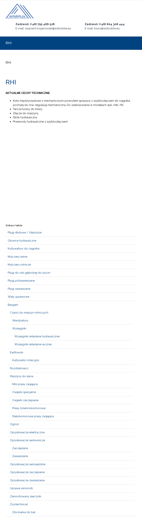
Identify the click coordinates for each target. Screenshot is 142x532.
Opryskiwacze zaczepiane (27, 472)
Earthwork (16, 352)
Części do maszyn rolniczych (29, 312)
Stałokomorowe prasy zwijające (33, 416)
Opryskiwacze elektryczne (27, 432)
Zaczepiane (20, 448)
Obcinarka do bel (23, 512)
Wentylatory (20, 320)
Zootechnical (19, 504)
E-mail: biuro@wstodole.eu (102, 28)
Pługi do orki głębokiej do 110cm (29, 272)
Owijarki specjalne (24, 392)
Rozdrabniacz (19, 368)
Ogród (14, 424)
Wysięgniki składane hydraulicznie (37, 336)
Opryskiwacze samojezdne (27, 464)
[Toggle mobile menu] (134, 11)
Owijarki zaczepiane (25, 400)
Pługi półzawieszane (21, 280)
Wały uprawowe (18, 296)
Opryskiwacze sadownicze (27, 440)
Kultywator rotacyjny (25, 360)
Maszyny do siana (21, 376)
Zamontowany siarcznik (25, 496)
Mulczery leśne (17, 256)
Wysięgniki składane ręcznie (33, 344)
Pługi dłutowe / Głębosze (25, 232)
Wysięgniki (19, 328)
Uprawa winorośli (21, 488)
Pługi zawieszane (19, 288)
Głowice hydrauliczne (22, 240)
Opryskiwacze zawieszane (27, 480)
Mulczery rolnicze (19, 264)
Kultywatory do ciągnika (23, 248)
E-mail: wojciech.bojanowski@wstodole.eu (43, 28)
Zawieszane (20, 456)
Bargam (13, 305)
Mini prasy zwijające (25, 384)
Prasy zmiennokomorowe (28, 408)
